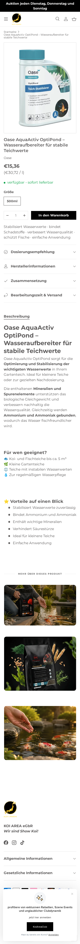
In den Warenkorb (54, 215)
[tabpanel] (40, 435)
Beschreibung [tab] (17, 316)
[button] (74, 19)
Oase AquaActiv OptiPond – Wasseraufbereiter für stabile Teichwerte (36, 36)
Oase (8, 158)
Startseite (10, 32)
